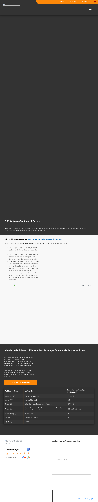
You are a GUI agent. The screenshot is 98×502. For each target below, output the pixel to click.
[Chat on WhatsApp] (87, 499)
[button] (90, 10)
